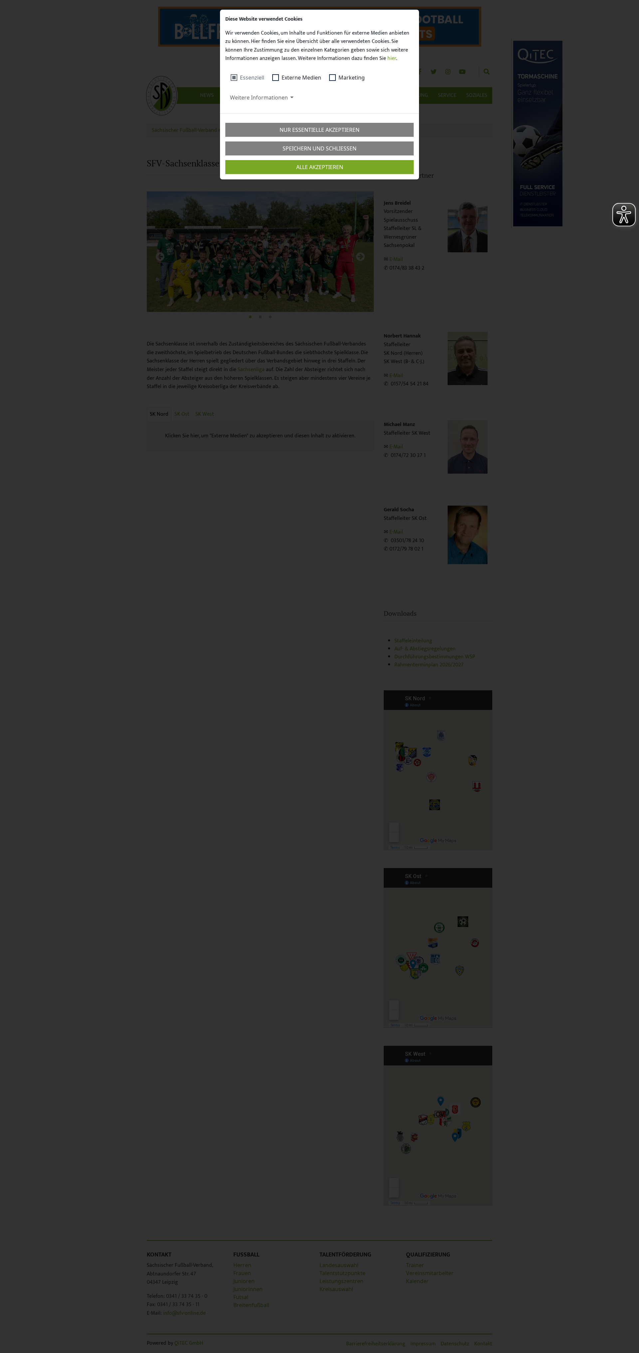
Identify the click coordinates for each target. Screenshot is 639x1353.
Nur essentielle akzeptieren (319, 129)
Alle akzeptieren (319, 167)
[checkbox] (247, 78)
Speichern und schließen (319, 148)
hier (391, 58)
